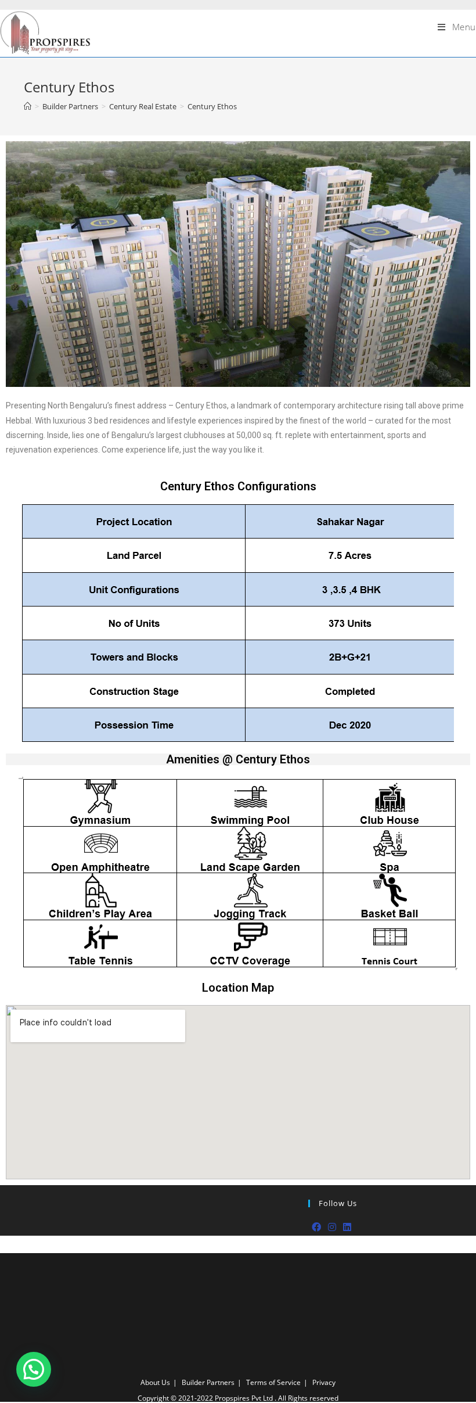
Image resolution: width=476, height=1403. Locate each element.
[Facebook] (316, 1227)
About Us (155, 1382)
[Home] (27, 106)
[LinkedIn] (347, 1227)
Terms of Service (273, 1382)
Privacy (324, 1382)
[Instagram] (332, 1227)
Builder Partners (208, 1382)
